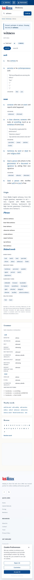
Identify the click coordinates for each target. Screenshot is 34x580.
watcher (25, 142)
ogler (6, 289)
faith (18, 153)
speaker (23, 269)
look (6, 258)
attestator (26, 175)
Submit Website (6, 506)
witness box (24, 410)
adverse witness (24, 292)
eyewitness (15, 286)
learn (10, 300)
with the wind (7, 407)
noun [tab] (15, 48)
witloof (11, 410)
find (17, 92)
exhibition (10, 124)
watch (11, 258)
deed (26, 151)
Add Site (7, 2)
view (17, 258)
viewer (18, 142)
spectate (23, 258)
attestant (11, 175)
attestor (18, 175)
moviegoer (24, 286)
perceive (10, 68)
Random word (8, 435)
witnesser (11, 114)
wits (26, 413)
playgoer (20, 289)
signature (10, 166)
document (24, 163)
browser (15, 283)
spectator (11, 142)
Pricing (4, 509)
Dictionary (8, 19)
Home (3, 19)
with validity (15, 407)
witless (6, 410)
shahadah (7, 283)
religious (14, 153)
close (10, 119)
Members (5, 512)
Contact (4, 527)
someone (10, 105)
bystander (23, 283)
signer (6, 272)
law (9, 161)
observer (16, 119)
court (20, 183)
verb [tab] (7, 48)
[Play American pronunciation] (14, 43)
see (22, 92)
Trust (3, 530)
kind (21, 124)
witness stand (8, 413)
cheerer (7, 286)
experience (8, 275)
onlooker (12, 289)
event (25, 105)
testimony (10, 151)
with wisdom (23, 407)
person (14, 161)
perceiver (16, 269)
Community (5, 544)
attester (7, 292)
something (17, 122)
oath (13, 183)
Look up (27, 13)
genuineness (11, 163)
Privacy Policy (6, 533)
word (19, 151)
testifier (14, 292)
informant (19, 114)
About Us (4, 523)
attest (12, 262)
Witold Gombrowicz (18, 413)
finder (27, 262)
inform (6, 262)
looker (10, 146)
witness (13, 61)
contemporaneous (24, 68)
